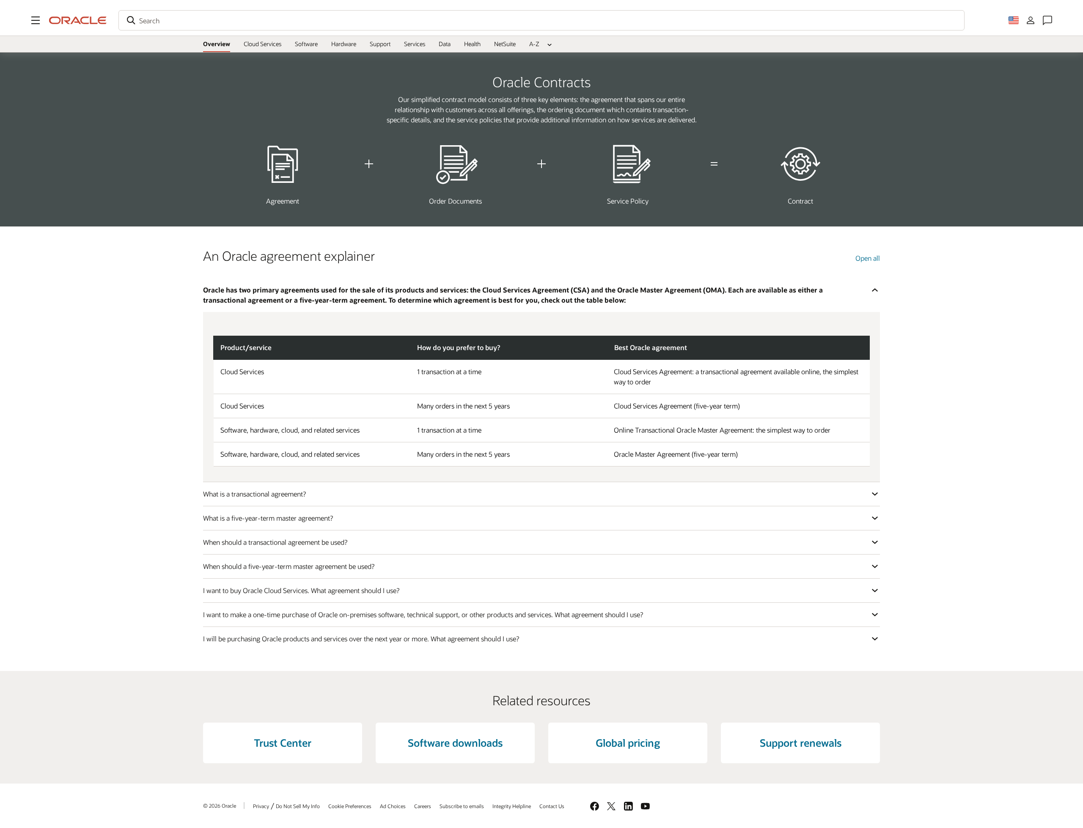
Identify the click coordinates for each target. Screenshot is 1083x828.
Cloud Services (262, 44)
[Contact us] (1047, 20)
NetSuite (505, 44)
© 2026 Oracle (219, 805)
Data (445, 44)
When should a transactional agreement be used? (275, 542)
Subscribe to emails (462, 806)
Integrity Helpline (511, 806)
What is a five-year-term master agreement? (268, 517)
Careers (422, 806)
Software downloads (455, 742)
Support (380, 44)
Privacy (261, 806)
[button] (35, 20)
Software (306, 44)
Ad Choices (393, 806)
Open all (867, 258)
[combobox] (541, 20)
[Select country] (1014, 20)
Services (414, 44)
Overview (216, 44)
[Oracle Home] (77, 20)
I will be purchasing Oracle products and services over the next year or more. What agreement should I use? (361, 638)
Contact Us (551, 806)
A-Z (534, 44)
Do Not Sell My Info (298, 806)
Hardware (343, 44)
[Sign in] (1030, 20)
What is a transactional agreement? (254, 493)
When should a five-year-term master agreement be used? (288, 566)
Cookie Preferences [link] (349, 806)
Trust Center (282, 742)
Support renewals (800, 742)
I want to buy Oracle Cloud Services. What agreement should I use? (301, 590)
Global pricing (628, 742)
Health (472, 44)
